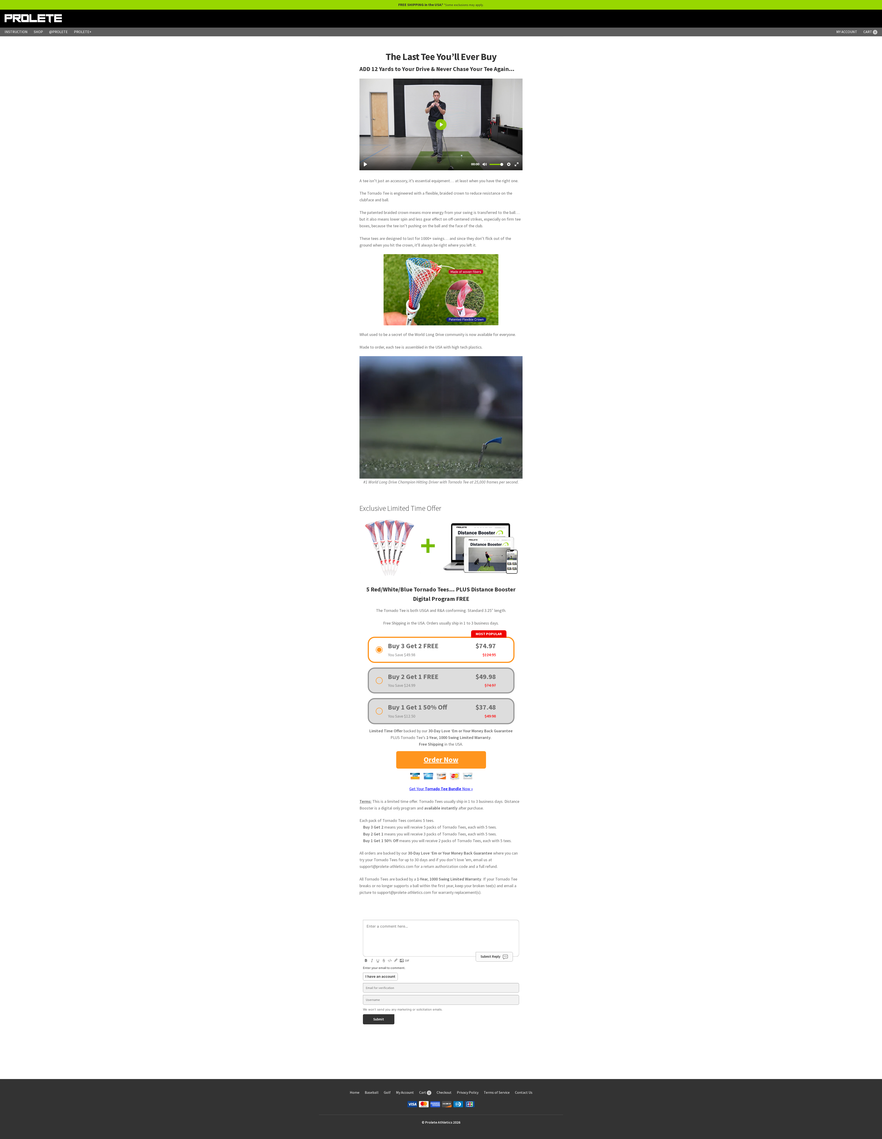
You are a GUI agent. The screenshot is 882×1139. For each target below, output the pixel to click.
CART (869, 31)
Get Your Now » (441, 788)
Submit (378, 1019)
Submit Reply (490, 956)
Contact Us (523, 1092)
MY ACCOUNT (846, 31)
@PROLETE (58, 31)
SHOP (38, 31)
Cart (424, 1092)
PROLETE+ (82, 31)
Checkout (444, 1092)
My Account (405, 1092)
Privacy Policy (467, 1092)
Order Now (441, 759)
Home (354, 1092)
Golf (387, 1092)
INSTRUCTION (16, 31)
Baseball (372, 1092)
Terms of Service (497, 1092)
